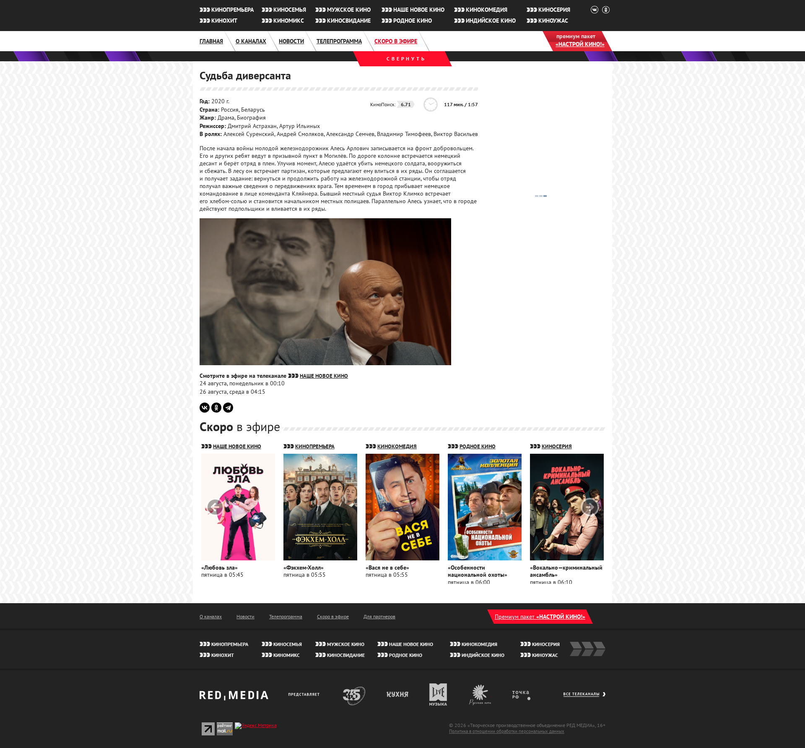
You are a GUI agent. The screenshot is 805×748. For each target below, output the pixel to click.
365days (354, 694)
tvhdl (527, 694)
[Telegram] (228, 408)
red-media (234, 698)
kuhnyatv (398, 694)
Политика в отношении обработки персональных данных (506, 731)
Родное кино (412, 20)
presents (305, 694)
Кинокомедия (486, 9)
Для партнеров (379, 616)
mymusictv (438, 694)
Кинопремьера (232, 9)
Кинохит (224, 20)
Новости (291, 41)
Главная (211, 41)
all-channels (584, 698)
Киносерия (554, 9)
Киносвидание (349, 20)
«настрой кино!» (580, 44)
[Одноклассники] (216, 408)
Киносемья (289, 9)
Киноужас (553, 20)
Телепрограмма (339, 41)
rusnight (480, 694)
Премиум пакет (540, 617)
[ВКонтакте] (205, 408)
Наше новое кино (418, 9)
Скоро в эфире (395, 41)
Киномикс (288, 20)
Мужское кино (349, 9)
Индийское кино (491, 20)
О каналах (251, 41)
